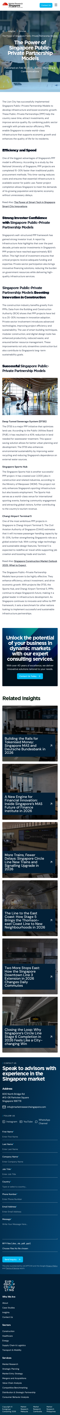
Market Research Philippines (51, 1409)
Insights (11, 31)
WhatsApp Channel (44, 1121)
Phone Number (9, 1194)
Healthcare (7, 1336)
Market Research (10, 1364)
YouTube (28, 1121)
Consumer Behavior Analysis (15, 1397)
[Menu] (56, 5)
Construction (8, 1331)
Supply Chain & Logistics (14, 1345)
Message (7, 1219)
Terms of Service (12, 1268)
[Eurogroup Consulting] (12, 5)
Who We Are (8, 1296)
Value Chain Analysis (12, 1383)
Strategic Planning (10, 1369)
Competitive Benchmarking (15, 1387)
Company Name (10, 1156)
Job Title (7, 1169)
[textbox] (30, 1230)
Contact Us (46, 5)
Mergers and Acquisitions (14, 1378)
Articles (22, 31)
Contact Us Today (28, 676)
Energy (5, 1340)
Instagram (11, 1121)
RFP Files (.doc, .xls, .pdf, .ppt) (16, 1243)
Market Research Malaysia (24, 1409)
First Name (8, 1131)
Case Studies (8, 1307)
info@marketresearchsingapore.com (26, 1106)
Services (7, 1357)
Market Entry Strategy (12, 1373)
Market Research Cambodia (37, 1409)
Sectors (6, 1324)
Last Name (8, 1144)
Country (6, 1181)
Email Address (9, 1206)
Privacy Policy (52, 1266)
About (5, 1303)
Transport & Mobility (11, 1350)
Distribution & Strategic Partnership (19, 1392)
